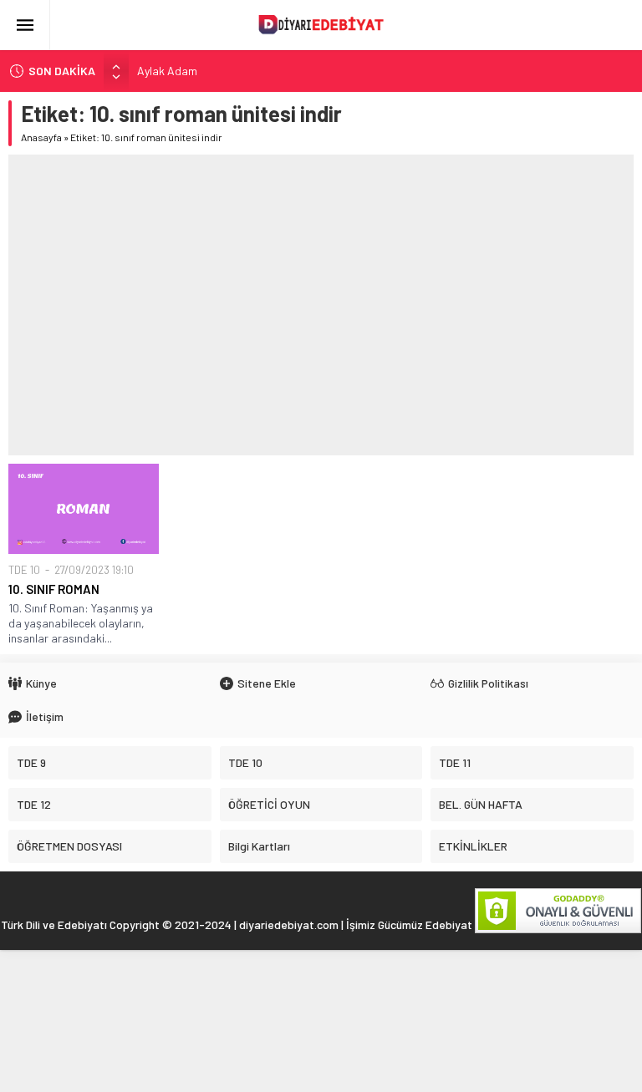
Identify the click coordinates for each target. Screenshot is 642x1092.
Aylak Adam (167, 70)
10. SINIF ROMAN (53, 589)
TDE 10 (24, 569)
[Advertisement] (321, 305)
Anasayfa (41, 137)
